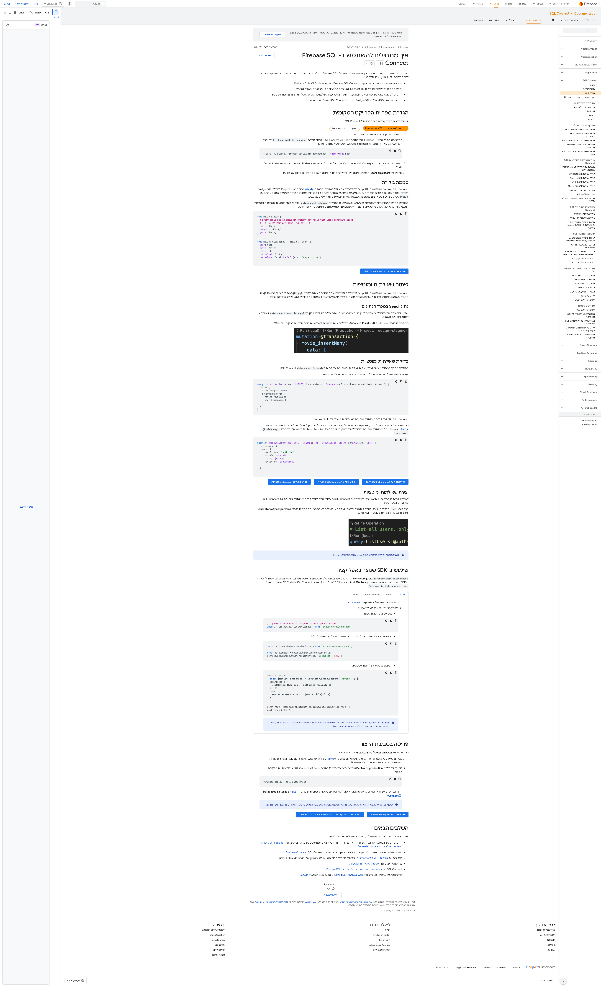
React (336, 726)
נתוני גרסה (220, 944)
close (5, 13)
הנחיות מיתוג (219, 949)
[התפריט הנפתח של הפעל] (533, 4)
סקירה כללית (590, 20)
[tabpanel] (330, 666)
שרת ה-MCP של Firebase (373, 858)
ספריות (551, 944)
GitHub (551, 949)
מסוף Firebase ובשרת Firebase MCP (350, 555)
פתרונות (521, 3)
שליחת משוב (264, 55)
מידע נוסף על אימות (289, 482)
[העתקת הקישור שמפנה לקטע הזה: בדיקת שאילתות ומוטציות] (358, 362)
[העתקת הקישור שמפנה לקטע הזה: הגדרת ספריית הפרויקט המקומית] (330, 113)
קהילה (480, 3)
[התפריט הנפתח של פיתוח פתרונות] (549, 4)
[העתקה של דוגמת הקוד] (399, 150)
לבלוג (387, 929)
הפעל (540, 3)
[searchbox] (580, 30)
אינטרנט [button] (401, 594)
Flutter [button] (356, 594)
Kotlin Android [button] (372, 594)
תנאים (552, 980)
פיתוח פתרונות (561, 3)
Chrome (501, 967)
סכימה (375, 863)
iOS (344, 875)
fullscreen (10, 13)
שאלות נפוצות (218, 954)
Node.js (303, 875)
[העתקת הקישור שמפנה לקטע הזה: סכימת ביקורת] (379, 183)
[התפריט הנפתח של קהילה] (473, 4)
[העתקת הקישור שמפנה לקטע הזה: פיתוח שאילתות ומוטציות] (349, 285)
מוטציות (354, 863)
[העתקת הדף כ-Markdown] (371, 63)
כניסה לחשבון (26, 506)
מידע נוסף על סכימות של (384, 271)
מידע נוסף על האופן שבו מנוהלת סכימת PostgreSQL (356, 869)
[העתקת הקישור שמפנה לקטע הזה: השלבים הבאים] (371, 828)
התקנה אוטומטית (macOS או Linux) (383, 128)
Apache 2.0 (310, 902)
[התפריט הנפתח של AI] (548, 20)
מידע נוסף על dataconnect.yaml (388, 814)
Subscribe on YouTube (379, 944)
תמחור (508, 3)
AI (553, 20)
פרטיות (542, 980)
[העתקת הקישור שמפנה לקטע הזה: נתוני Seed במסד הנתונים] (358, 307)
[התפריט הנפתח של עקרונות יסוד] (560, 20)
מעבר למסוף (21, 3)
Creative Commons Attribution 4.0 (355, 902)
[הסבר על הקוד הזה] (389, 150)
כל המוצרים (442, 967)
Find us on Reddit (381, 934)
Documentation (585, 14)
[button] (582, 49)
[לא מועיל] (255, 47)
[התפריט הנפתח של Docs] (489, 4)
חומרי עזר (493, 20)
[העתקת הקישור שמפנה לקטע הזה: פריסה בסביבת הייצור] (357, 744)
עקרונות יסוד (571, 20)
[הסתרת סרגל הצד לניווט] (563, 981)
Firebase (404, 47)
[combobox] (90, 4)
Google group (218, 939)
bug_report (15, 13)
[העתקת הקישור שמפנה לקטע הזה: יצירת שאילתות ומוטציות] (360, 492)
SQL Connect (559, 14)
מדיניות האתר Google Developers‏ (271, 902)
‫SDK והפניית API (547, 934)
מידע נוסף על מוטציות (336, 482)
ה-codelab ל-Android (370, 846)
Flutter (336, 875)
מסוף (296, 852)
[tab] (401, 594)
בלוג (35, 3)
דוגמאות (478, 20)
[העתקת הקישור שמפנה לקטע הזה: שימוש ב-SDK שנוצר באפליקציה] (333, 570)
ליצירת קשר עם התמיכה (213, 929)
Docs (496, 3)
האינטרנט (354, 602)
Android (352, 875)
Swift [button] (388, 594)
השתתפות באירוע (381, 949)
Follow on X (384, 939)
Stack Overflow (217, 934)
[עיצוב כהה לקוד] (394, 150)
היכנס (7, 3)
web (360, 875)
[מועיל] (260, 47)
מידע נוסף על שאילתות (385, 482)
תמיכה (462, 3)
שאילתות (365, 863)
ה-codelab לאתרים (275, 842)
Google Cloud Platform (465, 967)
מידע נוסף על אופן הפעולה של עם (330, 814)
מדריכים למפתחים (546, 929)
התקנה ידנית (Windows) (344, 128)
